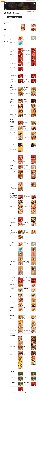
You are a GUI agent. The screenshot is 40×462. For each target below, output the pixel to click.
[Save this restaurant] (33, 3)
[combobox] (30, 1)
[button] (8, 1)
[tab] (6, 22)
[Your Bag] (38, 1)
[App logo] (3, 1)
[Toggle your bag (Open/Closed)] (38, 1)
